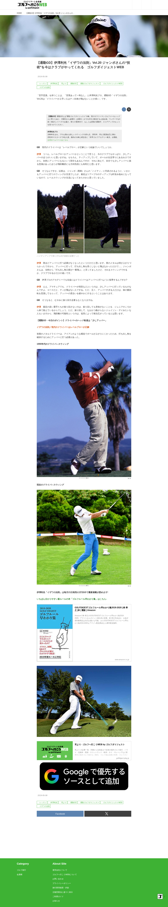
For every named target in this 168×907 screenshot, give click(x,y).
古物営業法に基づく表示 (62, 892)
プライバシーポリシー (61, 883)
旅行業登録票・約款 (60, 888)
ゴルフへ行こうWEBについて (64, 874)
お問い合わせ (58, 879)
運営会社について (59, 870)
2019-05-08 (42, 76)
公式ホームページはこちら (58, 140)
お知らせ (56, 901)
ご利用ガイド (58, 896)
